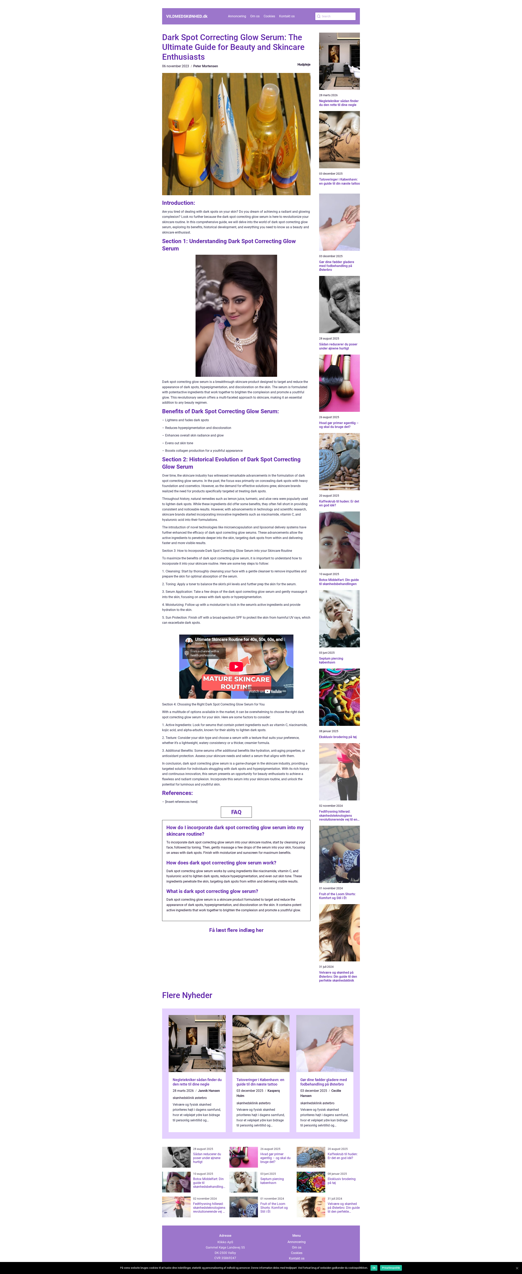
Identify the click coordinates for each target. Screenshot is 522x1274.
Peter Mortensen (205, 66)
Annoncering (237, 16)
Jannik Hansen (209, 1091)
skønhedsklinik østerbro (190, 1098)
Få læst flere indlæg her (236, 930)
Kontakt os (287, 16)
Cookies (269, 16)
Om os (255, 16)
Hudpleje (304, 64)
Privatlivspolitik (391, 1267)
